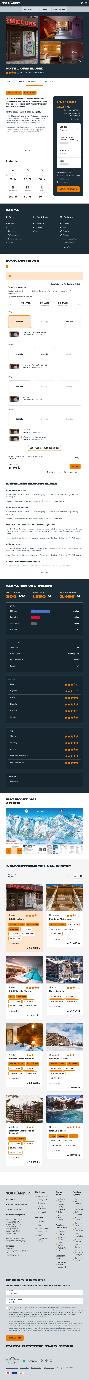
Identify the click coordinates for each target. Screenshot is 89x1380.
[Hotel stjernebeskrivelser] (21, 73)
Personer (64, 150)
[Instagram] (46, 1360)
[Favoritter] (81, 3)
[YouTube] (51, 1360)
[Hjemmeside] (11, 3)
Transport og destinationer (67, 139)
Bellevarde (14, 781)
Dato (62, 161)
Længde (63, 127)
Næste (75, 466)
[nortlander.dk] (18, 1193)
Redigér (78, 458)
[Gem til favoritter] (80, 60)
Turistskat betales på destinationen (72, 114)
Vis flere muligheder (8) (44, 448)
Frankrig (41, 72)
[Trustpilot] (30, 1360)
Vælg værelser (68, 189)
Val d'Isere (33, 72)
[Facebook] (41, 1360)
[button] (44, 334)
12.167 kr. (63, 106)
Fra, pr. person (66, 101)
